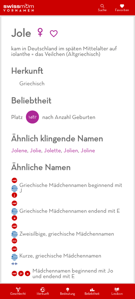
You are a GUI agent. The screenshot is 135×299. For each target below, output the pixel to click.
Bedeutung (67, 293)
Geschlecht (18, 293)
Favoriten (122, 10)
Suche (102, 10)
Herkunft (43, 293)
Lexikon (117, 293)
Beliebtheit (92, 293)
